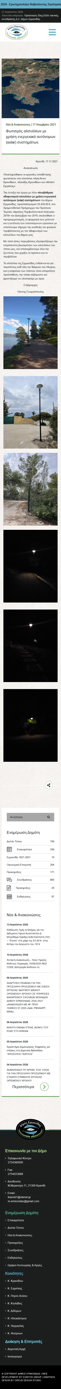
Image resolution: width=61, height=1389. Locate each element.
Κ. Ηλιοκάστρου (17, 1318)
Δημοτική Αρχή (16, 1349)
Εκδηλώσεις (35, 896)
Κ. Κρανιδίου (15, 1280)
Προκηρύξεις (30, 872)
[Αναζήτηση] (48, 817)
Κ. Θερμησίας (16, 1325)
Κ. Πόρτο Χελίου (17, 1295)
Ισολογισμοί (15, 1356)
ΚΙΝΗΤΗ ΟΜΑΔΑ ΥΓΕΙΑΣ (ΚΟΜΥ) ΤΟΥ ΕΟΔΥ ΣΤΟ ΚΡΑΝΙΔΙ (27, 1029)
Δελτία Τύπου (30, 841)
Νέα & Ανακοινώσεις (20, 1235)
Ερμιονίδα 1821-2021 (30, 857)
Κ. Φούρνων (15, 1333)
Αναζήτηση (16, 817)
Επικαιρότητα (35, 849)
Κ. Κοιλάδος (15, 1303)
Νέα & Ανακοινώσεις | (19, 124)
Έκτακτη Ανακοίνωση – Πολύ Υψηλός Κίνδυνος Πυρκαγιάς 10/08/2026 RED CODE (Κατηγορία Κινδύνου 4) (27, 964)
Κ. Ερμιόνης (15, 1288)
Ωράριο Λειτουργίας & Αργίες (25, 1265)
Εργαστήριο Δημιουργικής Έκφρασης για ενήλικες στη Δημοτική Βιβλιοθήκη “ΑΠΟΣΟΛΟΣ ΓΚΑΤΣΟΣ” (28, 1050)
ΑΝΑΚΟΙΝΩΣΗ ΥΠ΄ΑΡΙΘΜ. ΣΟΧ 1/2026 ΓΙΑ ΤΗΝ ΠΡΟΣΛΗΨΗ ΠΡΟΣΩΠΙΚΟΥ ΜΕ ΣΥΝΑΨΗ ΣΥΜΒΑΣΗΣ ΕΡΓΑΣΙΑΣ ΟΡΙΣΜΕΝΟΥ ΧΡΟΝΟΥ (28, 1075)
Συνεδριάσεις (35, 879)
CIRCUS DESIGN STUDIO (28, 1380)
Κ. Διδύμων (14, 1310)
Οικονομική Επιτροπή (30, 864)
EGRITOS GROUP (32, 1377)
